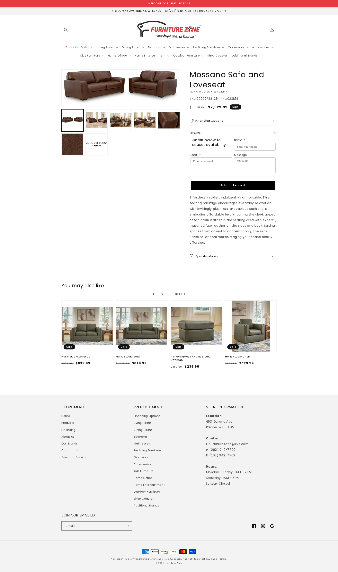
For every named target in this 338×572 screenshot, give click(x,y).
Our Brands (69, 443)
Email (196, 155)
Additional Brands (146, 505)
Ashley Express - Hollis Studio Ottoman (191, 358)
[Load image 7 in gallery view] (96, 144)
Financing (68, 430)
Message (240, 155)
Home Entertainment (149, 485)
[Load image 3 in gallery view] (121, 120)
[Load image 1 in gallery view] (72, 120)
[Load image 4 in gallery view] (145, 120)
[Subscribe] (127, 526)
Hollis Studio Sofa (128, 356)
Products (68, 423)
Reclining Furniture (147, 450)
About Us (68, 437)
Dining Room (143, 430)
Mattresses (142, 443)
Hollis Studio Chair (237, 356)
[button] (65, 30)
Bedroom (140, 437)
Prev (159, 294)
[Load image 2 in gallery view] (96, 120)
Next (179, 294)
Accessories (142, 464)
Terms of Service (74, 457)
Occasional (142, 457)
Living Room (142, 423)
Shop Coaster (144, 499)
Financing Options (147, 416)
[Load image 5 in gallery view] (169, 120)
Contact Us (69, 450)
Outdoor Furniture (147, 492)
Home (65, 416)
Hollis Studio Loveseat (76, 356)
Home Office (143, 478)
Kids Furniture (143, 471)
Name (239, 140)
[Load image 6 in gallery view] (72, 144)
